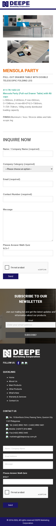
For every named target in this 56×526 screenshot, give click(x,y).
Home (11, 377)
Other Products (15, 389)
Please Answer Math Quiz (16, 245)
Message (8, 209)
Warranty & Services (17, 397)
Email (30, 320)
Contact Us (14, 401)
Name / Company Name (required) (21, 149)
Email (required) (11, 179)
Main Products (15, 385)
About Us (13, 381)
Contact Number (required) (17, 194)
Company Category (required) (19, 164)
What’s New (14, 393)
